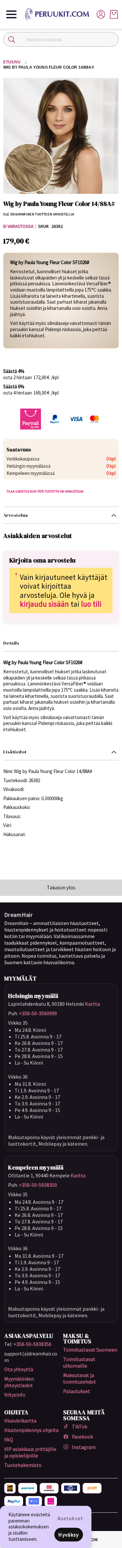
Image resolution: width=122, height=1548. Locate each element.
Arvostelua (15, 515)
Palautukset (76, 1391)
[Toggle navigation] (11, 14)
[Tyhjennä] (110, 39)
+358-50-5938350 (38, 1185)
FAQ (8, 1439)
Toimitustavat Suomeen (90, 1349)
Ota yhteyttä (18, 1369)
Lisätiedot (15, 752)
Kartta (92, 1004)
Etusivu (11, 62)
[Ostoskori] (114, 14)
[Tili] (101, 14)
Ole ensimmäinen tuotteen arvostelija (39, 214)
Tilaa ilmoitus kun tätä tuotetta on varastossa (45, 491)
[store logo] (60, 14)
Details (11, 643)
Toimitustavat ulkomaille (79, 1362)
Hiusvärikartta (20, 1420)
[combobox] (61, 39)
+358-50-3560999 (38, 1013)
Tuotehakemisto (23, 1465)
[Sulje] (12, 39)
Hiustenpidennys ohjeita (31, 1430)
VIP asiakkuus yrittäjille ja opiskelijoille (30, 1452)
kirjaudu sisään (44, 604)
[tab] (61, 515)
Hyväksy (68, 1534)
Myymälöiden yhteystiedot (19, 1381)
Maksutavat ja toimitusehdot (79, 1378)
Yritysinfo (14, 1394)
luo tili (91, 604)
